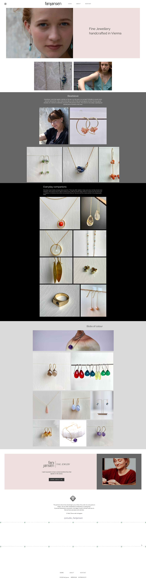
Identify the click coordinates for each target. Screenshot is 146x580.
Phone (72, 513)
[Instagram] (5, 4)
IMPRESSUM (74, 577)
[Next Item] (116, 164)
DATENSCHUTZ (82, 577)
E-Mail (68, 513)
